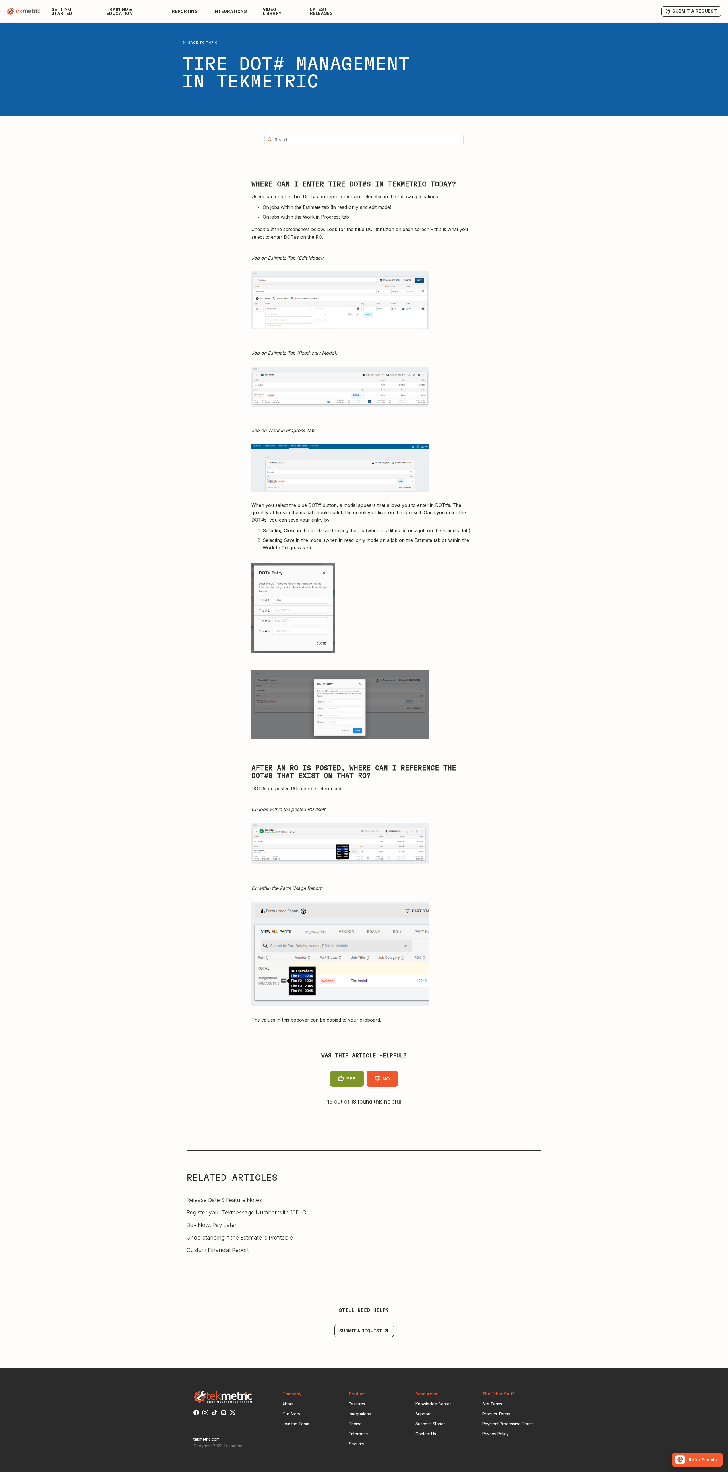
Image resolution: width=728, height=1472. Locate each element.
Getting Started (62, 11)
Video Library (272, 11)
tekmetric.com (206, 1439)
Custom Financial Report (218, 1250)
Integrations (230, 11)
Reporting (185, 11)
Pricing (355, 1423)
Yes (351, 1079)
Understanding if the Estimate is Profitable (240, 1237)
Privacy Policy (495, 1433)
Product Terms (496, 1413)
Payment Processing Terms (507, 1423)
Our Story (291, 1413)
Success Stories (430, 1423)
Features (357, 1403)
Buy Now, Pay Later (212, 1225)
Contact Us (425, 1433)
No (386, 1079)
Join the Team (295, 1423)
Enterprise (358, 1433)
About (287, 1403)
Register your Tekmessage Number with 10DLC (246, 1212)
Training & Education (120, 11)
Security (356, 1443)
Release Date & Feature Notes (224, 1200)
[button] (74, 11)
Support (423, 1413)
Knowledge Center (433, 1403)
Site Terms (492, 1403)
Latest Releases (321, 11)
